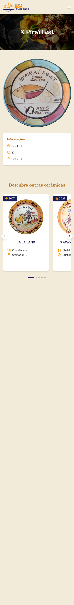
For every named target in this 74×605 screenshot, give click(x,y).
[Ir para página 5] (45, 277)
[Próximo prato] (70, 236)
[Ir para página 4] (42, 277)
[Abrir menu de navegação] (69, 7)
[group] (37, 234)
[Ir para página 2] (36, 277)
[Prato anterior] (4, 236)
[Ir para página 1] (31, 277)
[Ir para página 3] (39, 277)
